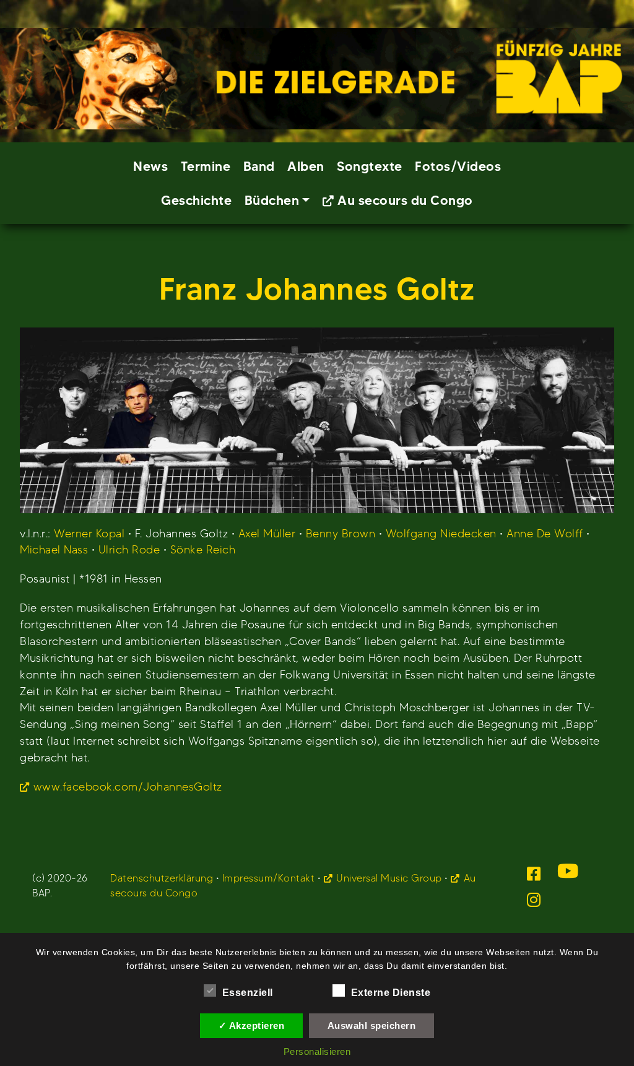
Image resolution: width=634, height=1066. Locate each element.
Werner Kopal (89, 533)
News (150, 166)
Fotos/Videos (458, 166)
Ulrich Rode (129, 549)
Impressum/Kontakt (268, 878)
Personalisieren (317, 1051)
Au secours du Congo (405, 200)
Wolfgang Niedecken (441, 533)
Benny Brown (341, 533)
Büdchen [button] (272, 200)
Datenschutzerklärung (161, 878)
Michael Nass (54, 549)
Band (259, 166)
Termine (206, 166)
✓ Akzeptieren (252, 1025)
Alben (305, 166)
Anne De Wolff (544, 533)
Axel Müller (267, 533)
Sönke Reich (203, 549)
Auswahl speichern (372, 1025)
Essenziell (247, 992)
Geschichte (196, 200)
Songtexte (369, 166)
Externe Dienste (391, 992)
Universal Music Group (389, 878)
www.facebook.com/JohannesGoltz (127, 786)
